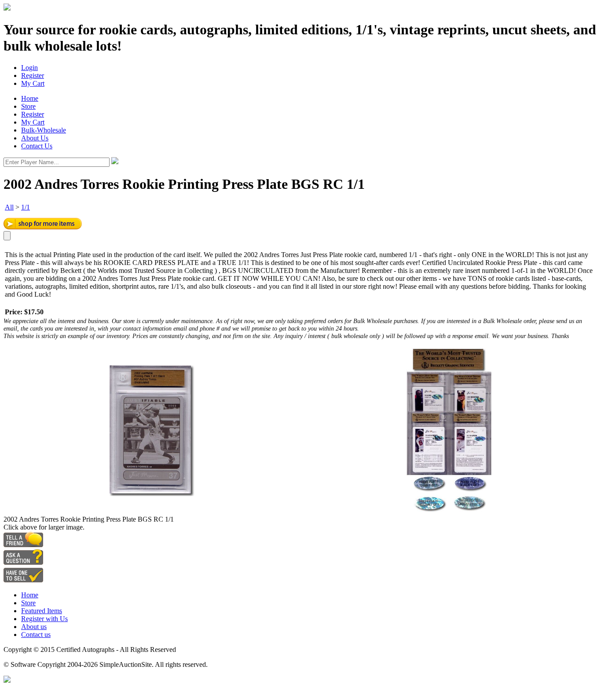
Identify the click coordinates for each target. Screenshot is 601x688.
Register (32, 75)
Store (28, 106)
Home (29, 98)
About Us (34, 138)
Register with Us (44, 618)
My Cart (32, 83)
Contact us (36, 634)
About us (34, 626)
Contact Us (36, 146)
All (9, 207)
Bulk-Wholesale (43, 130)
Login (29, 67)
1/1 (25, 207)
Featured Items (41, 610)
